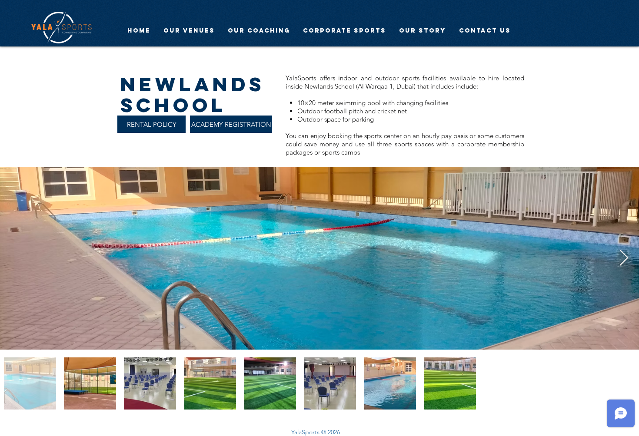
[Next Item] (624, 258)
